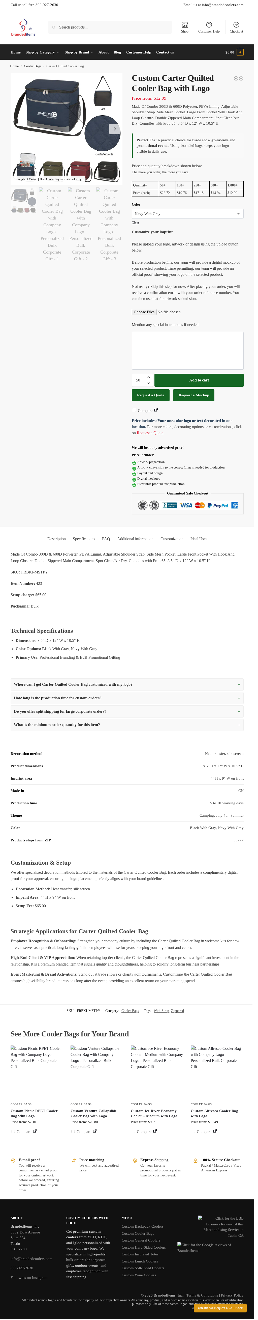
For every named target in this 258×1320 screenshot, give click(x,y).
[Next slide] (114, 129)
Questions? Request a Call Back (220, 1308)
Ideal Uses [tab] (198, 539)
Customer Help (209, 31)
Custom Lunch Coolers (140, 1261)
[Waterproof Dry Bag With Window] (236, 78)
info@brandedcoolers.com (31, 1259)
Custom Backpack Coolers (143, 1226)
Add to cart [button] (157, 1141)
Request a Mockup (194, 395)
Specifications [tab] (84, 539)
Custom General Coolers (141, 1240)
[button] (234, 52)
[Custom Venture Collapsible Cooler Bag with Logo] (97, 1072)
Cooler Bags (32, 66)
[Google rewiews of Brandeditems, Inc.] (210, 1250)
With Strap (161, 1011)
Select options (36, 1144)
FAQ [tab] (106, 539)
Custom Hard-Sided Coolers (144, 1247)
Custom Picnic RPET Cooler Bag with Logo (34, 1113)
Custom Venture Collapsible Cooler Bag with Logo (94, 1113)
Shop (184, 31)
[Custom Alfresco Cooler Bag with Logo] (217, 1072)
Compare (144, 410)
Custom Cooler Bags (138, 1233)
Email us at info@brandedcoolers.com (213, 5)
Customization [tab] (171, 539)
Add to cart (199, 380)
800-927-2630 (22, 1268)
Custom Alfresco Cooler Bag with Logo (214, 1113)
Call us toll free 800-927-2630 (34, 5)
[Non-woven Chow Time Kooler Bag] (241, 78)
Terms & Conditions (202, 1295)
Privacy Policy (232, 1295)
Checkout (236, 31)
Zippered (177, 1011)
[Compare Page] (155, 410)
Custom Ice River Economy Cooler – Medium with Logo (154, 1113)
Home (14, 66)
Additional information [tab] (135, 539)
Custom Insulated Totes (140, 1254)
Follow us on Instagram (29, 1278)
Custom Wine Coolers (139, 1275)
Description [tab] (56, 539)
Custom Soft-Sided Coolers (143, 1268)
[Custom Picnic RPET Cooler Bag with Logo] (37, 1072)
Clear (135, 222)
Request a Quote (150, 395)
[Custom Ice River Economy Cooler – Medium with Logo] (157, 1072)
